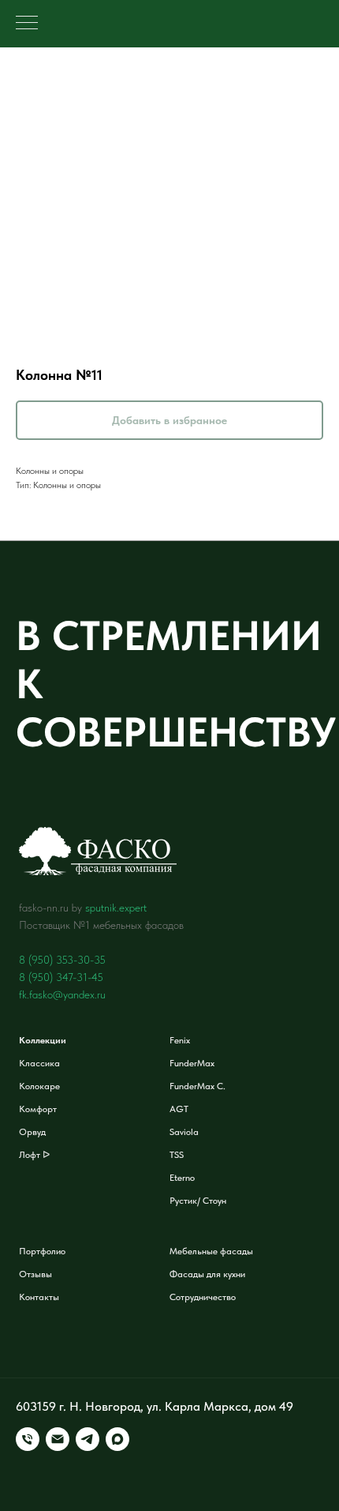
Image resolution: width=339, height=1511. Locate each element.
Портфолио (42, 1251)
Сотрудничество (203, 1296)
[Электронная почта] (57, 1439)
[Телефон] (27, 1439)
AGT (179, 1108)
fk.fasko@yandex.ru (62, 994)
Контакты (39, 1296)
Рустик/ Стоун (198, 1200)
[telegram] (87, 1439)
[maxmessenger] (117, 1439)
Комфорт (38, 1108)
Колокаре (39, 1086)
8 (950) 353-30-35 (62, 959)
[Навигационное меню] (27, 24)
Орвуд (32, 1131)
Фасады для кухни (207, 1274)
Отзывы (35, 1274)
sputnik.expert (116, 907)
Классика (39, 1063)
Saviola (184, 1131)
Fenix (180, 1040)
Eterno (182, 1177)
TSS (177, 1154)
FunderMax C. (197, 1086)
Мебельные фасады (211, 1251)
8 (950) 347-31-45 (61, 977)
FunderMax (192, 1063)
